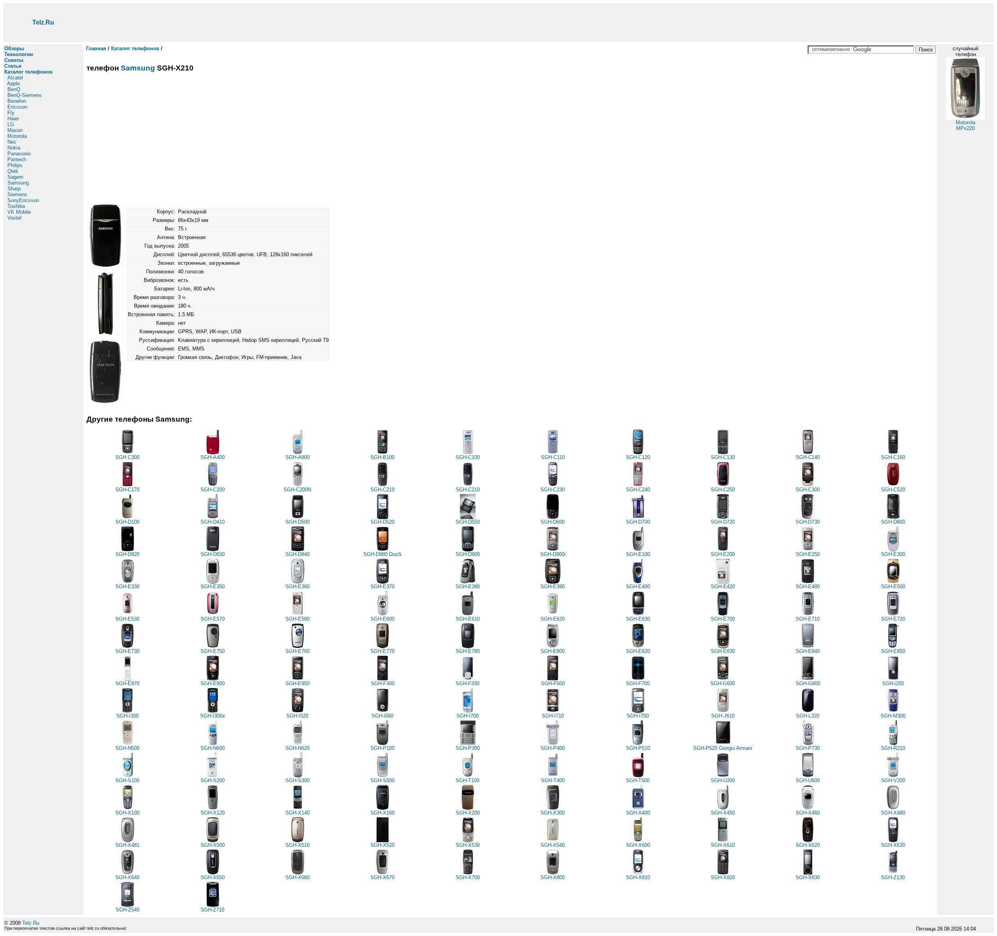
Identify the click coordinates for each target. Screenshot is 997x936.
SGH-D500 (297, 522)
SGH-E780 (468, 651)
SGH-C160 (893, 457)
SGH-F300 (383, 683)
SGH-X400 (638, 813)
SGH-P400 (553, 748)
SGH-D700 (638, 522)
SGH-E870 (127, 683)
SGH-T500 (638, 780)
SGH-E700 (723, 619)
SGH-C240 (638, 490)
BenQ (13, 89)
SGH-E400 (638, 586)
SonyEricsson (23, 200)
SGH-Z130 (893, 877)
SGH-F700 (638, 683)
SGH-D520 (382, 522)
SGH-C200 (213, 490)
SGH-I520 (297, 716)
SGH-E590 (297, 619)
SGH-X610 (723, 845)
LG (10, 124)
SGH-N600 (213, 748)
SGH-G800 (808, 683)
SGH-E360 (297, 586)
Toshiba (16, 206)
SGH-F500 (553, 683)
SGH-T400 (553, 780)
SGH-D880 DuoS (382, 554)
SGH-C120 (638, 457)
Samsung (18, 183)
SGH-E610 (468, 619)
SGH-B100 (382, 457)
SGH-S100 (127, 780)
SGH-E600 (382, 619)
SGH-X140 (297, 813)
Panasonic (19, 154)
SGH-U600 (808, 780)
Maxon (15, 130)
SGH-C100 (468, 457)
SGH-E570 (213, 619)
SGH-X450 (723, 813)
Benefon (16, 101)
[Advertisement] (538, 22)
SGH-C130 (723, 457)
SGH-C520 (893, 490)
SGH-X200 (468, 813)
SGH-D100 (127, 522)
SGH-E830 (723, 651)
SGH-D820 (127, 554)
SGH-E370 (382, 586)
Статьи (12, 66)
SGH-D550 (468, 522)
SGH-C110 (553, 457)
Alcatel (15, 78)
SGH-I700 (467, 716)
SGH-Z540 (127, 910)
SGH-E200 (723, 554)
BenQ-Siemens (24, 95)
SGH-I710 (553, 716)
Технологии (18, 54)
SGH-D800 (893, 522)
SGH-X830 (808, 877)
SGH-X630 (893, 845)
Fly (10, 113)
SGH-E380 (468, 586)
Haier (13, 118)
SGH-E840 (808, 651)
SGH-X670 (382, 877)
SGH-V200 (893, 780)
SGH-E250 (808, 554)
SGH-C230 (553, 490)
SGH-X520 (382, 845)
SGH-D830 (213, 554)
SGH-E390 (553, 586)
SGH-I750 (638, 716)
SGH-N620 (297, 748)
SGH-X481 (127, 845)
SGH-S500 (382, 780)
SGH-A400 (213, 457)
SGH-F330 (467, 683)
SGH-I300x (212, 716)
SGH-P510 (638, 748)
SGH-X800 (553, 877)
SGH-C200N (297, 490)
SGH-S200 (213, 780)
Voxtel (14, 218)
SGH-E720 (893, 619)
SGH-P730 (808, 748)
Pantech (16, 159)
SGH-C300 (808, 490)
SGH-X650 (213, 877)
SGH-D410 (213, 522)
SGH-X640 (127, 877)
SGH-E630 (638, 619)
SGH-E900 (213, 683)
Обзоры (14, 48)
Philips (15, 165)
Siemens (17, 194)
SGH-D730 (808, 522)
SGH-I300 (127, 716)
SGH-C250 (723, 490)
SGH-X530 (468, 845)
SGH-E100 (638, 554)
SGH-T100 (467, 780)
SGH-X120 (213, 813)
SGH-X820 (723, 877)
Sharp (14, 189)
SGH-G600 (722, 683)
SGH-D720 (723, 522)
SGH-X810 (638, 877)
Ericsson (17, 107)
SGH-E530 (127, 619)
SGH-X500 (213, 845)
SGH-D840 (297, 554)
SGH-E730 (127, 651)
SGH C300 (127, 457)
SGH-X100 (127, 813)
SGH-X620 (808, 845)
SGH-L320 (807, 716)
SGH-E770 (382, 651)
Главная (96, 48)
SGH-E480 (808, 586)
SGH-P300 (468, 748)
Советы (13, 60)
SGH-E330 (127, 586)
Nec (11, 142)
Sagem (15, 177)
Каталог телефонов (28, 72)
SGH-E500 (893, 586)
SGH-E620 (553, 619)
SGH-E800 (553, 651)
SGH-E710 (808, 619)
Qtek (12, 171)
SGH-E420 (723, 586)
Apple (13, 83)
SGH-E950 (297, 683)
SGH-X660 (297, 877)
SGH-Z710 (212, 910)
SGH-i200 (893, 683)
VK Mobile (19, 212)
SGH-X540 (553, 845)
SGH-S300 (297, 780)
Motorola (17, 136)
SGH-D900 (468, 554)
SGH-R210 (893, 748)
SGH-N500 (127, 748)
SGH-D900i (552, 554)
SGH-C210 (382, 490)
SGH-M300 (893, 716)
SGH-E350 (213, 586)
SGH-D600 (553, 522)
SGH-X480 (893, 813)
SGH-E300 (893, 554)
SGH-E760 (297, 651)
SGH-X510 (297, 845)
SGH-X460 (808, 813)
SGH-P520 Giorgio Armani (722, 748)
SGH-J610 (723, 716)
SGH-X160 (382, 813)
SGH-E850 (893, 651)
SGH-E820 (638, 651)
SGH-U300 (723, 780)
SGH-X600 (638, 845)
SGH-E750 (213, 651)
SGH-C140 (808, 457)
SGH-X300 (553, 813)
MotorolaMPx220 (965, 125)
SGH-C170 (127, 490)
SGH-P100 (382, 748)
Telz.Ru (43, 22)
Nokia (13, 148)
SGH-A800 (297, 457)
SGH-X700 (468, 877)
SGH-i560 (382, 716)
